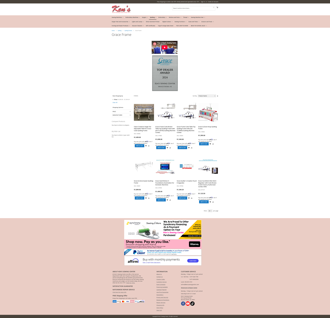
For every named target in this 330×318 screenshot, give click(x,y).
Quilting (120, 30)
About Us (159, 274)
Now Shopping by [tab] (118, 96)
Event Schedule (160, 284)
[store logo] (121, 9)
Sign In (203, 1)
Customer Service (161, 282)
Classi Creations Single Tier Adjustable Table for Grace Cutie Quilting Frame (142, 129)
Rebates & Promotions (162, 300)
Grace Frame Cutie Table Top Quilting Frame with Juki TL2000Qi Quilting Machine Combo (186, 129)
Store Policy (159, 308)
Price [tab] (114, 111)
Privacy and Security (162, 297)
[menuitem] (117, 17)
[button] (146, 146)
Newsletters (159, 295)
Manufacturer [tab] (117, 115)
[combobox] (193, 8)
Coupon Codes (160, 279)
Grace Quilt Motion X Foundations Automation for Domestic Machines (164, 183)
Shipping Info (160, 305)
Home (113, 30)
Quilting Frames (128, 30)
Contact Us (159, 277)
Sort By (195, 96)
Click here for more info (119, 292)
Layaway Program (161, 289)
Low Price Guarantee (162, 292)
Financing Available (162, 287)
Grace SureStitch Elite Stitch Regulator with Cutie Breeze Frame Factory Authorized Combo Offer (207, 184)
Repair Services (160, 302)
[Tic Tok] (192, 305)
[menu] (165, 21)
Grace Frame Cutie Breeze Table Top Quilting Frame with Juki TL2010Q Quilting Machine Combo (165, 129)
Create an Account (213, 1)
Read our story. (130, 283)
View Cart (159, 310)
